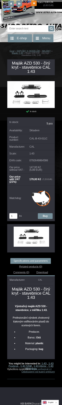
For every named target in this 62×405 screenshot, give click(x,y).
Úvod (12, 51)
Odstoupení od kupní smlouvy (38, 371)
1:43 (44, 363)
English (51, 402)
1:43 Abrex (40, 366)
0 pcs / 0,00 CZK (45, 2)
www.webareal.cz (42, 369)
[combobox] (50, 402)
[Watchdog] (41, 198)
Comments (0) (21, 272)
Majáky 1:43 (17, 53)
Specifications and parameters (31, 261)
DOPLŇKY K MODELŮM (28, 51)
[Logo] (29, 16)
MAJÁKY (46, 51)
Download (42, 272)
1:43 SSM (26, 366)
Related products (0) (30, 266)
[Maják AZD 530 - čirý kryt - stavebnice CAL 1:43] (31, 82)
